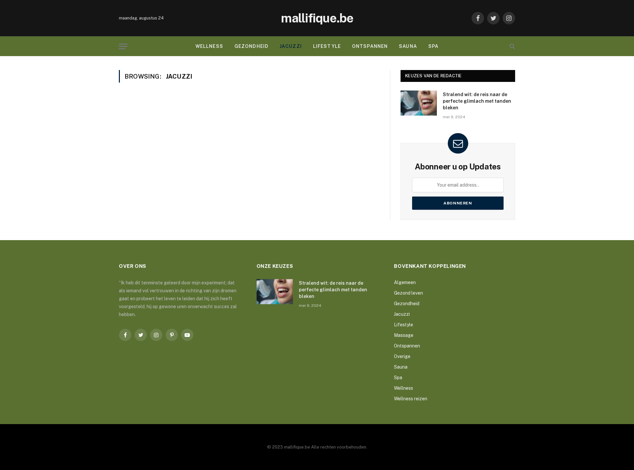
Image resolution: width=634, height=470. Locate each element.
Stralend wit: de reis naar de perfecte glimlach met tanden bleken (477, 101)
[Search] (511, 46)
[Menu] (123, 46)
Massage (403, 335)
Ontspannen (370, 46)
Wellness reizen (410, 398)
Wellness (209, 46)
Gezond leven (408, 293)
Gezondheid (251, 46)
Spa (433, 46)
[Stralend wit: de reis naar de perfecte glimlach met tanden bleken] (419, 103)
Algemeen (405, 282)
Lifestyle (327, 46)
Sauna (408, 46)
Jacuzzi (291, 46)
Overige (402, 356)
